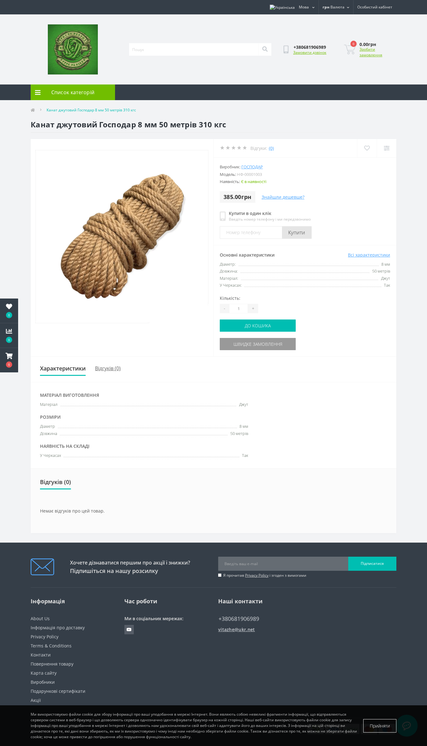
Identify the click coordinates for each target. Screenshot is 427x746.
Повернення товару (52, 664)
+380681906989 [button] (239, 618)
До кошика (258, 326)
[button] (9, 360)
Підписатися (372, 563)
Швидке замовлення (258, 344)
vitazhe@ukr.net (236, 629)
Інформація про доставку (58, 628)
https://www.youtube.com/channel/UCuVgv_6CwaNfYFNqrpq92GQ (129, 629)
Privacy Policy (257, 575)
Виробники (43, 682)
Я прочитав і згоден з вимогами (264, 575)
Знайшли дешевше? (283, 197)
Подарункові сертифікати (58, 691)
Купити (296, 232)
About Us (40, 618)
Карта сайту (44, 673)
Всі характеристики (369, 255)
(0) (271, 148)
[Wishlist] (367, 148)
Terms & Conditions (51, 646)
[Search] (264, 49)
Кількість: (230, 298)
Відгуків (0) (108, 368)
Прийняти (380, 726)
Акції (36, 700)
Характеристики (63, 368)
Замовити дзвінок (309, 52)
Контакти (41, 655)
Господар (252, 167)
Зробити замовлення (370, 52)
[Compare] (386, 148)
